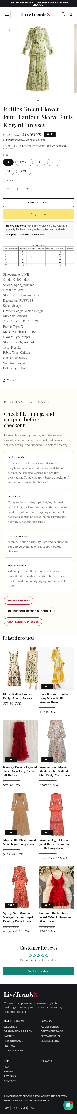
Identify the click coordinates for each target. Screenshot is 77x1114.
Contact (10, 1081)
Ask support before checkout (29, 611)
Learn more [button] (46, 1107)
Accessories (50, 1026)
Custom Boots (14, 1050)
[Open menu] (7, 14)
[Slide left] (29, 100)
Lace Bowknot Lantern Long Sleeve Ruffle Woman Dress (54, 698)
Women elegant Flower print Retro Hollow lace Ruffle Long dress (55, 844)
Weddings (10, 1026)
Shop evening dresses (23, 621)
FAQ (6, 1066)
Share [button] (10, 380)
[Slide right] (47, 100)
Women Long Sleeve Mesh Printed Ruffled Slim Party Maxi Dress (54, 771)
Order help (38, 234)
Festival (9, 1045)
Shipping (8, 140)
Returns (24, 234)
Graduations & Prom (18, 1031)
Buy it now (39, 214)
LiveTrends (35, 14)
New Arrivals (50, 1036)
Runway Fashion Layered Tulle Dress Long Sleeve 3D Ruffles (20, 771)
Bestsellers (50, 1041)
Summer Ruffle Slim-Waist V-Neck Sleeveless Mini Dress (55, 917)
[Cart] (70, 14)
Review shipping (18, 600)
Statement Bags (52, 1031)
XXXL (24, 162)
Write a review (38, 971)
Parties (9, 1036)
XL (54, 162)
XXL (24, 171)
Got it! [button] (65, 1106)
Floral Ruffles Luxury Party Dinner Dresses (17, 696)
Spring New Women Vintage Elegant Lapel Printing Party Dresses (18, 917)
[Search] (63, 14)
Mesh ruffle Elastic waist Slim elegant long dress (19, 842)
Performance (13, 1041)
